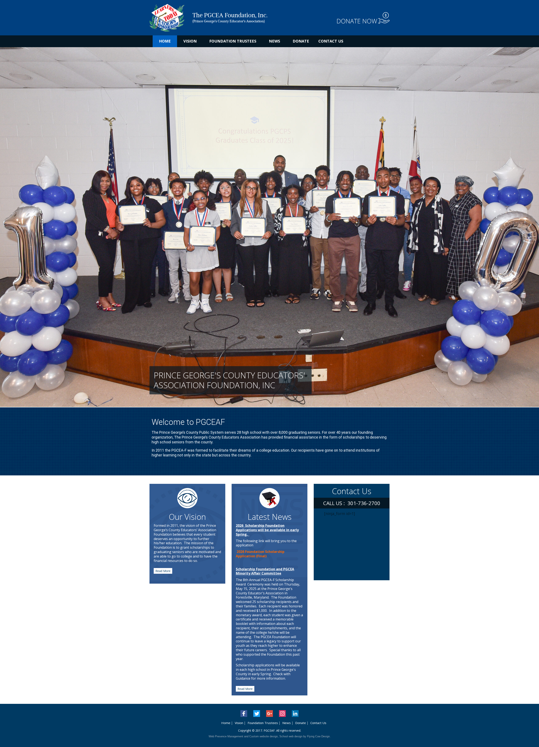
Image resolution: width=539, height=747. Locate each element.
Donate (301, 41)
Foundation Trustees (232, 41)
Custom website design (263, 736)
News (274, 41)
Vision (190, 41)
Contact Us (330, 41)
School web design (290, 736)
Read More (163, 571)
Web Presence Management (226, 736)
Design (325, 736)
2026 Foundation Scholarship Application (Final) (260, 553)
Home (165, 41)
